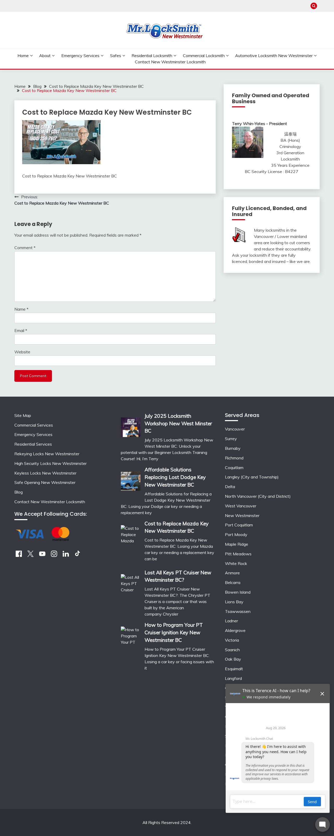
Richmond (234, 457)
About (45, 55)
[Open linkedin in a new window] (66, 555)
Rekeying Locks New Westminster (46, 453)
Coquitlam (234, 467)
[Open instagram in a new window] (54, 555)
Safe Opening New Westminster (44, 482)
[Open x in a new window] (30, 555)
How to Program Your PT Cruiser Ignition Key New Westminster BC (174, 632)
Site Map (22, 415)
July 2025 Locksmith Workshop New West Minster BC (178, 423)
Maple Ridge (236, 544)
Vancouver (235, 429)
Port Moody (236, 534)
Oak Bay (233, 659)
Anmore (232, 572)
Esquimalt (234, 668)
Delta (230, 486)
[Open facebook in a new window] (19, 555)
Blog (18, 492)
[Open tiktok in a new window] (77, 555)
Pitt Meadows (238, 553)
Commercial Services (33, 425)
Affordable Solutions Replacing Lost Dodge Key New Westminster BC (175, 477)
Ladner (231, 620)
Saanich (232, 649)
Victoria (232, 640)
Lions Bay (234, 601)
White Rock (236, 563)
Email (20, 330)
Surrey (231, 438)
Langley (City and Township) (252, 477)
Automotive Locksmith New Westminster (274, 55)
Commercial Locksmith (204, 55)
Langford (233, 678)
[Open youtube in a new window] (42, 555)
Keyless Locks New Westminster (45, 473)
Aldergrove (235, 630)
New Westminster (242, 515)
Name (21, 309)
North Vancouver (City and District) (258, 496)
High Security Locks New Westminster (50, 463)
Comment (24, 247)
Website (22, 351)
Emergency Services (80, 55)
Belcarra (232, 582)
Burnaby (233, 448)
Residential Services (33, 444)
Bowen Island (237, 592)
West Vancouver (240, 505)
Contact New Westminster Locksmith (170, 61)
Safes (115, 55)
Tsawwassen (237, 611)
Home (23, 55)
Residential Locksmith (152, 55)
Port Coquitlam (239, 524)
